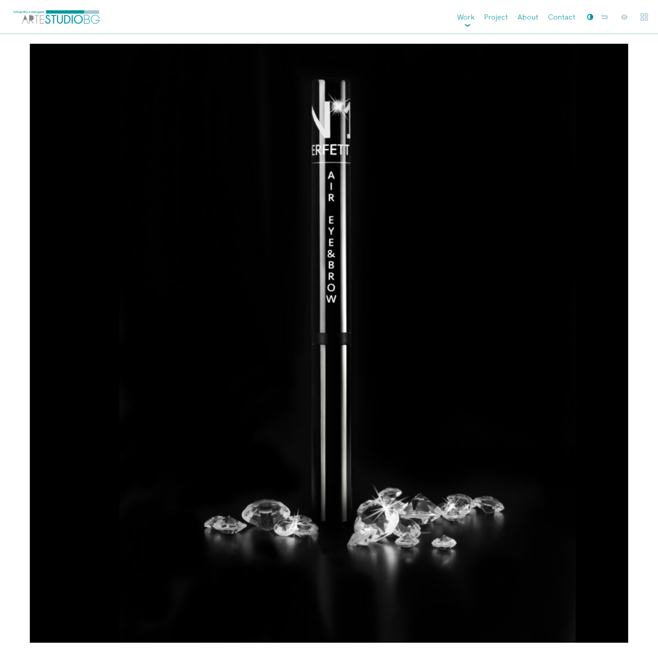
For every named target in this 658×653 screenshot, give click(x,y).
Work (465, 17)
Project (496, 17)
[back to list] (604, 17)
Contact (561, 17)
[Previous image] (164, 343)
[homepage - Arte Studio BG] (56, 16)
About (528, 17)
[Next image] (493, 343)
